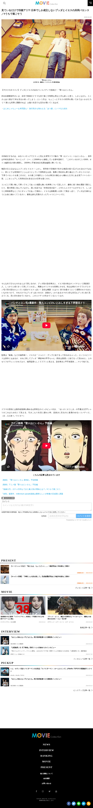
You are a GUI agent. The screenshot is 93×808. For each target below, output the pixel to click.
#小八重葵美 (19, 685)
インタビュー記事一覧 (81, 659)
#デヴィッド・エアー (53, 622)
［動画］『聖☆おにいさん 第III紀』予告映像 (19, 480)
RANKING (46, 756)
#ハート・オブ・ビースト (67, 622)
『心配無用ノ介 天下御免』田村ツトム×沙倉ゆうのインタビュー (33, 647)
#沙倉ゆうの (21, 654)
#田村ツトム (13, 654)
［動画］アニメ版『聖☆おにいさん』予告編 (19, 484)
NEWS (46, 744)
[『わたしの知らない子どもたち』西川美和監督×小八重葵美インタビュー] (5, 682)
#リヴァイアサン (5, 622)
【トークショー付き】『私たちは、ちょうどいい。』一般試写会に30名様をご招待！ (40, 566)
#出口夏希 (13, 622)
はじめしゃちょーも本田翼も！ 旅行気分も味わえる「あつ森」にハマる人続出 (35, 108)
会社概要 (46, 778)
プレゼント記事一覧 (82, 588)
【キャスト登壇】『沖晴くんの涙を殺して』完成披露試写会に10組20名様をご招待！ (40, 576)
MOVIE (46, 761)
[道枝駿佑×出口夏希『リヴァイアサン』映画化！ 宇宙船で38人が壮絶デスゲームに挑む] (23, 605)
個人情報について (46, 773)
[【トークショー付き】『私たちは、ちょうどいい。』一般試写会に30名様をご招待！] (5, 569)
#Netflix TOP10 (19, 675)
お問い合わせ (46, 783)
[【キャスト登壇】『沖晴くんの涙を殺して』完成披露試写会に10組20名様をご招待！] (5, 579)
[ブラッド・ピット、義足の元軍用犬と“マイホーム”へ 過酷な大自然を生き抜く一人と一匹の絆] (70, 605)
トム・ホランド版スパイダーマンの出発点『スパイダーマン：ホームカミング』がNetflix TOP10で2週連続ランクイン (51, 670)
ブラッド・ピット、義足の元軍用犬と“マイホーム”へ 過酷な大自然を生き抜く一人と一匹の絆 (69, 618)
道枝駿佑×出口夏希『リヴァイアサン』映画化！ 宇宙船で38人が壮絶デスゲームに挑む (22, 618)
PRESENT (46, 767)
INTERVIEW (46, 750)
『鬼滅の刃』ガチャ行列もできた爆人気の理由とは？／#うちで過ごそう (31, 489)
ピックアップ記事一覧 (81, 690)
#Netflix (12, 675)
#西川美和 (13, 685)
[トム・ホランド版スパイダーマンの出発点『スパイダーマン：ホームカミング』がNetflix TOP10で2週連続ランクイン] (5, 671)
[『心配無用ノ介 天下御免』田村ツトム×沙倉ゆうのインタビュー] (5, 650)
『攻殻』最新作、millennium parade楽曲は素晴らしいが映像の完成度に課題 (32, 494)
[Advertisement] (46, 132)
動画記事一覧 (85, 627)
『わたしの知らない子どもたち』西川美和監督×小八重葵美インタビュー (36, 679)
